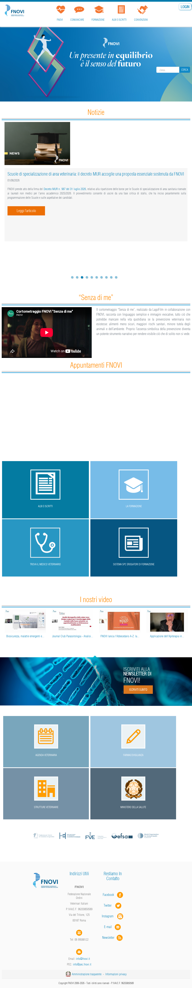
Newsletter (109, 937)
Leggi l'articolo (26, 210)
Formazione (98, 19)
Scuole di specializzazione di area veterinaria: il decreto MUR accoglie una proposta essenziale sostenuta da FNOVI (96, 174)
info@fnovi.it (83, 959)
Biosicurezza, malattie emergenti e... (25, 636)
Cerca (184, 69)
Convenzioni (141, 19)
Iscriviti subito (138, 689)
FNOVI (60, 19)
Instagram (109, 916)
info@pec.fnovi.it (82, 964)
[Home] (15, 9)
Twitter (109, 905)
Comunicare (77, 19)
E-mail (108, 927)
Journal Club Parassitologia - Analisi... (72, 636)
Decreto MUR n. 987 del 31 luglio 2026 (65, 189)
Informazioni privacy (116, 974)
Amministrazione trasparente (86, 974)
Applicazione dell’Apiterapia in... (167, 636)
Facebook (109, 895)
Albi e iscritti (119, 19)
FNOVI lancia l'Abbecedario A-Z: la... (119, 636)
